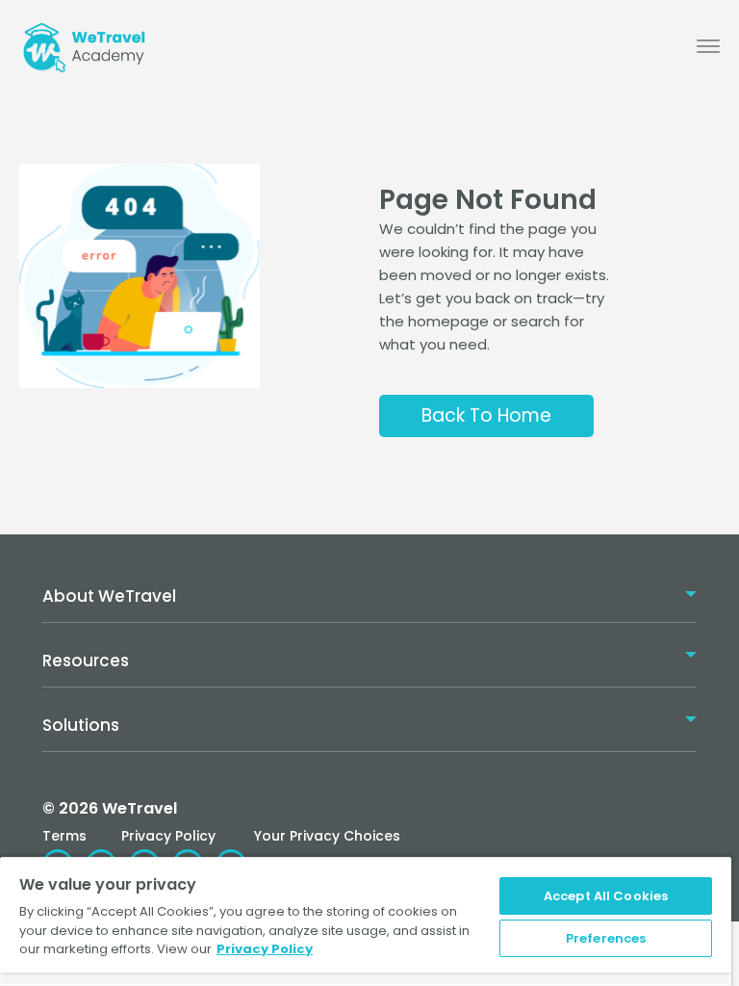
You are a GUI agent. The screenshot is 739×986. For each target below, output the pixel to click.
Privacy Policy (168, 835)
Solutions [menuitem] (80, 725)
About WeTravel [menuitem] (109, 596)
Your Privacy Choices (327, 835)
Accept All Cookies (606, 896)
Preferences (606, 938)
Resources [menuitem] (85, 660)
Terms (64, 835)
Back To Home (486, 415)
